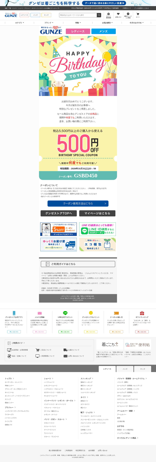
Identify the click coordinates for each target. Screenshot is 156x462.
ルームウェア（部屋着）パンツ (127, 392)
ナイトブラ (8, 421)
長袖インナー (9, 403)
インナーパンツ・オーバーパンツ (55, 404)
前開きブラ (8, 425)
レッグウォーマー (86, 433)
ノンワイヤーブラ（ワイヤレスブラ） (17, 411)
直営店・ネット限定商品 (125, 430)
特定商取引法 (80, 450)
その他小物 (121, 421)
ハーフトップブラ (11, 418)
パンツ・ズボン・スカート (54, 419)
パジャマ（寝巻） (123, 382)
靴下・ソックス (87, 412)
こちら (87, 273)
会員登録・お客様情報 (20, 350)
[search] (99, 15)
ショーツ (47, 378)
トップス (8, 378)
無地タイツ (84, 401)
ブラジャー (9, 407)
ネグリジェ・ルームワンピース (127, 399)
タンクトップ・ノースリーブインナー (17, 396)
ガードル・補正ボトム (51, 411)
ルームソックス (122, 403)
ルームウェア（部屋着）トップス (128, 389)
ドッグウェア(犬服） (124, 433)
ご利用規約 (69, 450)
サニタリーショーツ (50, 396)
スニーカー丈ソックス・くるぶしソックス (94, 419)
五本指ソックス (86, 430)
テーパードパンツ (50, 430)
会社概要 (91, 450)
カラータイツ (85, 404)
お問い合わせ (102, 450)
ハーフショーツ (49, 382)
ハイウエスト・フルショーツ (53, 389)
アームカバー (121, 414)
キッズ (46, 15)
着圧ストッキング (86, 385)
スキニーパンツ (49, 423)
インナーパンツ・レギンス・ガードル (58, 401)
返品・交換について (19, 356)
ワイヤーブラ (9, 414)
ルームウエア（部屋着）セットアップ (129, 385)
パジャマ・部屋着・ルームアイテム (131, 378)
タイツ (83, 397)
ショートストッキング (88, 392)
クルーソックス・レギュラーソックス (93, 423)
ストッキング (86, 378)
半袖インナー (9, 385)
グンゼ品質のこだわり (141, 8)
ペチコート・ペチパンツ (52, 408)
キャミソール (9, 392)
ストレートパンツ (50, 426)
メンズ (35, 15)
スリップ (8, 399)
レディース (24, 15)
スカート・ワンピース (51, 436)
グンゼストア (11, 15)
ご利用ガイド (126, 8)
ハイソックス (85, 426)
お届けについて (73, 350)
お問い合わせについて (76, 356)
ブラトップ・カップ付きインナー (16, 389)
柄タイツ (84, 408)
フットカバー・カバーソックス (91, 416)
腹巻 (118, 418)
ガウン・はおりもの (123, 396)
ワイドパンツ (48, 433)
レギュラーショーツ (50, 385)
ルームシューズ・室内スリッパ (127, 406)
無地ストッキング (86, 382)
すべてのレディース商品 (126, 438)
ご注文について (45, 350)
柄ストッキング (86, 389)
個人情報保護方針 (55, 450)
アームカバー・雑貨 (125, 411)
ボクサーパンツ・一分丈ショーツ (55, 392)
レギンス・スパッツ (50, 414)
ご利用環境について (47, 356)
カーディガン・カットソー (13, 382)
